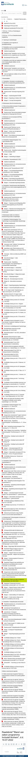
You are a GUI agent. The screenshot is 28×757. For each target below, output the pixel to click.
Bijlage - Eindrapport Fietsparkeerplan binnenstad (12, 630)
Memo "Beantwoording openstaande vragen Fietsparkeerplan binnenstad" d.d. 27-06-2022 (13, 659)
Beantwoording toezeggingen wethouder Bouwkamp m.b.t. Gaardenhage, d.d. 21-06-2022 (13, 347)
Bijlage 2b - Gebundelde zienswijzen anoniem (12, 282)
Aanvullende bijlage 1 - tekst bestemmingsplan (10, 258)
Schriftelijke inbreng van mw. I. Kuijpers (13, 303)
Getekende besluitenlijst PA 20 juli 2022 (13, 28)
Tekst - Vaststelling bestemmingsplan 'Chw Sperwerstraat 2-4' (13, 481)
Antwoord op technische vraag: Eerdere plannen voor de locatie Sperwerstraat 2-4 (12, 513)
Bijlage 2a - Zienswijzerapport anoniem (13, 278)
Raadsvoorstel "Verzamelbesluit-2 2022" (14, 168)
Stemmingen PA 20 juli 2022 (11, 25)
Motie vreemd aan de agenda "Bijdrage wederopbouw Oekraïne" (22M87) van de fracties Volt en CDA (13, 691)
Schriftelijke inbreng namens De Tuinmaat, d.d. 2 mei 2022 (13, 300)
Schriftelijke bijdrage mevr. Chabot (12, 637)
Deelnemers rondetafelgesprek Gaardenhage (15, 326)
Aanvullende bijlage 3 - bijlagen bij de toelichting (12, 270)
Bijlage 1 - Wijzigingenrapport (11, 276)
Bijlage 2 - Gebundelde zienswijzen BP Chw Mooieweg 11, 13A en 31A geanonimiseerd (13, 453)
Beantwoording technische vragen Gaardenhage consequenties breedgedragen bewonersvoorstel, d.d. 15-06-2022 (12, 338)
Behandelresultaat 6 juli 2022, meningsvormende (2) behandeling (10, 355)
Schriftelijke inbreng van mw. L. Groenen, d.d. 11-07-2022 (14, 375)
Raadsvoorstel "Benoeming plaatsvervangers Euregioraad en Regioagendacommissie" (14, 113)
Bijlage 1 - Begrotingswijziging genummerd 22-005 (13, 634)
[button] (24, 13)
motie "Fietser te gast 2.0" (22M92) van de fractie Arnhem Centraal (13, 624)
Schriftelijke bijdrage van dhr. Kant (12, 652)
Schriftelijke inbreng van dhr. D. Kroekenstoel (15, 310)
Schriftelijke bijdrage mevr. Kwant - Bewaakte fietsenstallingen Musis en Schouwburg (14, 641)
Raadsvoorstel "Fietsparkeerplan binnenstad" (15, 627)
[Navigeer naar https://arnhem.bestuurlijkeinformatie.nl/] (7, 5)
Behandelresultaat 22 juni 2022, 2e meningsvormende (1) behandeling (11, 351)
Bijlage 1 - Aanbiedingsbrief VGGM (12, 95)
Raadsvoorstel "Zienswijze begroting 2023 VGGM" (13, 92)
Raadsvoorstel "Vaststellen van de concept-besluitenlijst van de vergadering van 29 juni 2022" (14, 54)
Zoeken (2, 10)
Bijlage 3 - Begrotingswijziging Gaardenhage (15, 285)
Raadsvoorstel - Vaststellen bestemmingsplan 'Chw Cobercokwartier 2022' (14, 151)
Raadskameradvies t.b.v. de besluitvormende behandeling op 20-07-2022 (14, 88)
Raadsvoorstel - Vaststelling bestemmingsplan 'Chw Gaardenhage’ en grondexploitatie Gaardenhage (12, 263)
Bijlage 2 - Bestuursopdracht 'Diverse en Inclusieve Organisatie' (12, 559)
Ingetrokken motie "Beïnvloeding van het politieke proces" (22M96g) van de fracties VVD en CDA (14, 250)
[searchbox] (11, 13)
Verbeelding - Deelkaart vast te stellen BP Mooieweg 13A (13, 441)
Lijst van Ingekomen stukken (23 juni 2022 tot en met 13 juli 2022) (14, 74)
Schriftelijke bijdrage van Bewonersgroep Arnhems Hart (13, 649)
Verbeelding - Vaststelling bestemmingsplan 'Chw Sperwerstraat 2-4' (13, 485)
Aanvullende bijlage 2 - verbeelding (12, 267)
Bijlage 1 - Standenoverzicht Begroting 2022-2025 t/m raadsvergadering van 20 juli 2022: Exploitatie (14, 205)
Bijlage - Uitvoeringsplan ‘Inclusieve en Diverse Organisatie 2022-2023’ (12, 537)
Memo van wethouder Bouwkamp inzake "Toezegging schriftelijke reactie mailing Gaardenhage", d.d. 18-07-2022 (13, 400)
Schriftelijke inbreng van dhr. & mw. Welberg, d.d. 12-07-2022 (14, 391)
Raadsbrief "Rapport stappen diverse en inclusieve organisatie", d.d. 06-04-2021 (12, 549)
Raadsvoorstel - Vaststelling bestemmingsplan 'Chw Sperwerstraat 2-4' (12, 477)
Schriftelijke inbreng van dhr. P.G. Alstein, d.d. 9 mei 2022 (14, 313)
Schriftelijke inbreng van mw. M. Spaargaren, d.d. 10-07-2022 (14, 367)
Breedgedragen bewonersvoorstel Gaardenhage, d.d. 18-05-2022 (11, 329)
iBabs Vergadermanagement (8, 756)
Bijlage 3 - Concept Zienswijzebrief (12, 100)
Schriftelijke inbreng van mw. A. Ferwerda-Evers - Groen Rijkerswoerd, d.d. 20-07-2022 (13, 395)
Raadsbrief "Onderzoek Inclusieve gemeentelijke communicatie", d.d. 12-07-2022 (13, 584)
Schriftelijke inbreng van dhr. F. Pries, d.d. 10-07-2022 (14, 359)
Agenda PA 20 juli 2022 (9, 23)
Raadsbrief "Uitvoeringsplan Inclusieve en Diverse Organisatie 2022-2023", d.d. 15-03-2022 (13, 533)
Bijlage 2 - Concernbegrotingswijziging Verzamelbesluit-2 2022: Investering (12, 175)
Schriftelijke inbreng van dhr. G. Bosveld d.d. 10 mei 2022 (13, 317)
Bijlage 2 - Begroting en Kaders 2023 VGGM (14, 98)
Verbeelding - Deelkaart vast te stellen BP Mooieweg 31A (13, 445)
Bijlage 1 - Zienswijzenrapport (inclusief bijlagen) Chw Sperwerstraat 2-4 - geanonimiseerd (14, 493)
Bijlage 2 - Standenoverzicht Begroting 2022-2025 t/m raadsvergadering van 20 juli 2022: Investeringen (14, 210)
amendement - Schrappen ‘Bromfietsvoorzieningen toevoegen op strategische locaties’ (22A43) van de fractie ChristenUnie (12, 614)
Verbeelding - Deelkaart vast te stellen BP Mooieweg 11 (13, 437)
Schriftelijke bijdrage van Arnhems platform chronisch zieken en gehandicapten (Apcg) (13, 645)
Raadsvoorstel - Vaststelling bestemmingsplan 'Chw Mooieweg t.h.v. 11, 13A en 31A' (14, 422)
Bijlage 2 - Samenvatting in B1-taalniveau (14, 594)
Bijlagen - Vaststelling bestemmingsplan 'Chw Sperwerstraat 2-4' (14, 489)
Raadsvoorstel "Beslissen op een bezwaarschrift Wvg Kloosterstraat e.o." (11, 128)
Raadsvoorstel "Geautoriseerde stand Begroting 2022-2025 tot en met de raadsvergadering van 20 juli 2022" (12, 199)
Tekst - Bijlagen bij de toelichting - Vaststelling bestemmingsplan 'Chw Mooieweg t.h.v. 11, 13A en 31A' (14, 432)
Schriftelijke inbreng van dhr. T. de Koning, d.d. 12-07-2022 (13, 379)
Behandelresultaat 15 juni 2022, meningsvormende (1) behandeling (10, 343)
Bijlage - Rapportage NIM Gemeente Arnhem (15, 546)
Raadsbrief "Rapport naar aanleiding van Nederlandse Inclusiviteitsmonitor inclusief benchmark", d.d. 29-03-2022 (13, 564)
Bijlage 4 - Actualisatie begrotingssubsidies (14, 182)
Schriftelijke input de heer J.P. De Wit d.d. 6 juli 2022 (13, 505)
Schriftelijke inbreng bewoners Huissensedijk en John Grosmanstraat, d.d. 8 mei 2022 (14, 307)
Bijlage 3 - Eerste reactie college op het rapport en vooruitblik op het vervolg (12, 598)
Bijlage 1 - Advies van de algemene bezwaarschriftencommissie (11, 132)
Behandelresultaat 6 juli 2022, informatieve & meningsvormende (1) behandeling (14, 509)
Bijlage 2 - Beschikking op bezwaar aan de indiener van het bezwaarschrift (13, 136)
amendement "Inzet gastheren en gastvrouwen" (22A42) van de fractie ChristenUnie (14, 608)
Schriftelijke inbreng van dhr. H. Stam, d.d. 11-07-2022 (14, 371)
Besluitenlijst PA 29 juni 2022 (11, 57)
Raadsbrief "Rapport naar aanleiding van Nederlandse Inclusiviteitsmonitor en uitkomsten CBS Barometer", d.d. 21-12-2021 (13, 542)
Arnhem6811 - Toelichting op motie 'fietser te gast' (13, 663)
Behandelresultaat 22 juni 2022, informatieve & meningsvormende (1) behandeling (14, 655)
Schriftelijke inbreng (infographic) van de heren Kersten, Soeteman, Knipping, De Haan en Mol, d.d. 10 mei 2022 (13, 322)
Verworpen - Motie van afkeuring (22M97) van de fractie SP (14, 254)
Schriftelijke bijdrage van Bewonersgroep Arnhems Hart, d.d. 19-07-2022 (13, 667)
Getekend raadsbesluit (9, 51)
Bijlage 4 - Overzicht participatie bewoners (14, 287)
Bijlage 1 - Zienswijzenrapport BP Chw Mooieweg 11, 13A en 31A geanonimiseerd (12, 449)
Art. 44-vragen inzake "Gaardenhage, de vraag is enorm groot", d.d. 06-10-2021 (12, 290)
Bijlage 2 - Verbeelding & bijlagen (12, 156)
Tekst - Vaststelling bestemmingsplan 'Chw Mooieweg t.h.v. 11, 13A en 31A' (13, 427)
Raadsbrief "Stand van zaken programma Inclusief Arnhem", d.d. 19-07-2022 (13, 580)
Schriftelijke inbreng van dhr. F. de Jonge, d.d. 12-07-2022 (14, 387)
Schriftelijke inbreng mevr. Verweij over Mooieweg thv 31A (12, 457)
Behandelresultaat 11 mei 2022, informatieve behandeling (14, 333)
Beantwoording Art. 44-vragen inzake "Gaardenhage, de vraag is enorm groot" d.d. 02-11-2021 (13, 295)
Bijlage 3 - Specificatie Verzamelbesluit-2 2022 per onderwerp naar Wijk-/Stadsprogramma (13, 179)
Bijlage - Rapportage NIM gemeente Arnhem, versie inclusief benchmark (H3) (14, 569)
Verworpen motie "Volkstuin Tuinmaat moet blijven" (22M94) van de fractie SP (13, 245)
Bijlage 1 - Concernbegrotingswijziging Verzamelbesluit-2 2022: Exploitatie (12, 171)
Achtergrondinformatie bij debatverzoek (13, 530)
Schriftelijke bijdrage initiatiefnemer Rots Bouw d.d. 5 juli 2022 (13, 501)
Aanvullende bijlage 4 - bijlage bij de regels (14, 274)
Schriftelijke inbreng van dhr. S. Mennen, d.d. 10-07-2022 (14, 363)
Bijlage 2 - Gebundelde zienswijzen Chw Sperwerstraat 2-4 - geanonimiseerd (13, 497)
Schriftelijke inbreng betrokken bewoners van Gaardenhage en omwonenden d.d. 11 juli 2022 (14, 383)
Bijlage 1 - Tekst (8, 154)
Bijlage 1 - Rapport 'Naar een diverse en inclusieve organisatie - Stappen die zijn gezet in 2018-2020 (13, 554)
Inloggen (20, 756)
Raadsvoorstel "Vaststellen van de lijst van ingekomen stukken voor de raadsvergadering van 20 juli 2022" (14, 70)
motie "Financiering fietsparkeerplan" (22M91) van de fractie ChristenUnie (14, 620)
